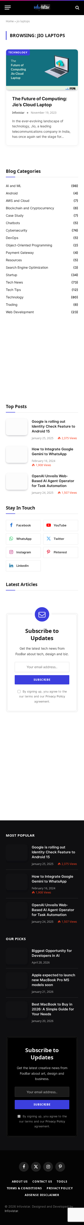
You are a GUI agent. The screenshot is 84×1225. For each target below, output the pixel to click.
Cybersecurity (16, 230)
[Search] (76, 7)
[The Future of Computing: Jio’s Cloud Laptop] (42, 69)
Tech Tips (13, 290)
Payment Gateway (20, 253)
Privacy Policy (55, 696)
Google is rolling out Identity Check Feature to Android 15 (53, 426)
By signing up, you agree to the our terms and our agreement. (43, 696)
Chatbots (13, 223)
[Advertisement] (42, 359)
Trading (12, 304)
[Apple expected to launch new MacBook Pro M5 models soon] (17, 980)
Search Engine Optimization (27, 267)
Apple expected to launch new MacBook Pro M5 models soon (53, 980)
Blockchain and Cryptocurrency (30, 208)
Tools (62, 1181)
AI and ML (13, 186)
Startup (11, 275)
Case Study (15, 215)
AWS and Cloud (17, 201)
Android (12, 193)
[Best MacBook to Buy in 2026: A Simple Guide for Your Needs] (17, 1009)
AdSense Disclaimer (42, 1195)
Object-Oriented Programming (29, 245)
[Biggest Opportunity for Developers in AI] (17, 956)
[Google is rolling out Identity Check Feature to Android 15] (17, 427)
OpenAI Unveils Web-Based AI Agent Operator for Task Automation (53, 481)
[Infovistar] (42, 7)
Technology (18, 52)
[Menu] (8, 7)
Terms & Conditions (24, 1188)
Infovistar (11, 1211)
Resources (14, 260)
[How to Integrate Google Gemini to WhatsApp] (17, 454)
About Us (20, 1181)
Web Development (20, 312)
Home (10, 21)
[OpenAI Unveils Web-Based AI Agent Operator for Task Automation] (17, 481)
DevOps (12, 238)
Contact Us (42, 1181)
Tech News (14, 282)
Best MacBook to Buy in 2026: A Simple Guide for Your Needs (53, 1009)
